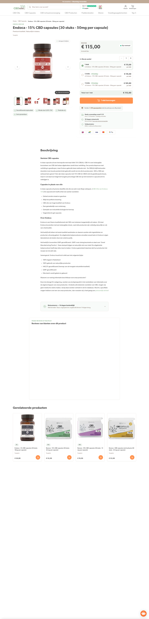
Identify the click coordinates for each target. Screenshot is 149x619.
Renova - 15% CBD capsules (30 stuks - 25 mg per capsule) (58, 449)
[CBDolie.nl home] (20, 7)
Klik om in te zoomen (63, 92)
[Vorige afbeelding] (17, 66)
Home (15, 21)
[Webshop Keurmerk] (100, 7)
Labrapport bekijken (63, 41)
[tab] (18, 101)
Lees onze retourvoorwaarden (100, 121)
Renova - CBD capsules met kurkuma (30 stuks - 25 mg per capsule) (121, 449)
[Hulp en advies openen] (143, 614)
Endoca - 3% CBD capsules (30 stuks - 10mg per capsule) (26, 449)
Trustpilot (15, 35)
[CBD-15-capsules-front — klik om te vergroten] (42, 66)
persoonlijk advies (101, 290)
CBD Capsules (22, 21)
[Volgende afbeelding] (68, 66)
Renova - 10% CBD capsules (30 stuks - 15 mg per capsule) (90, 449)
